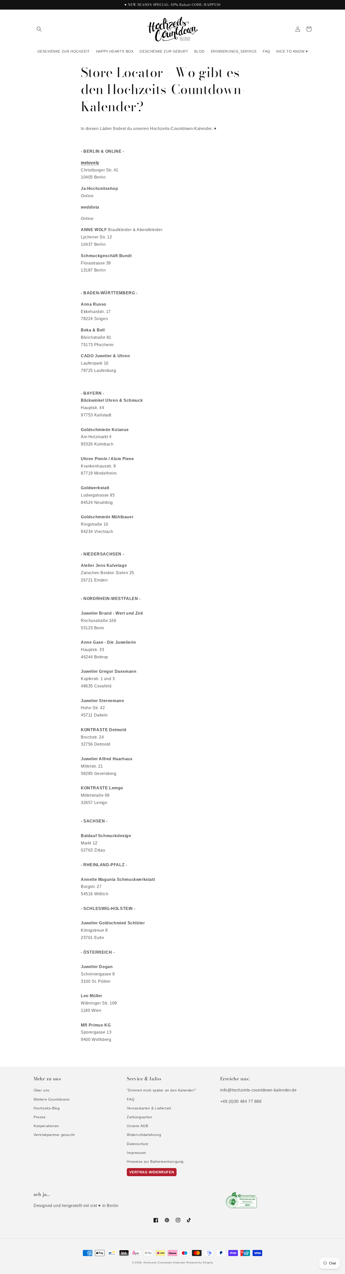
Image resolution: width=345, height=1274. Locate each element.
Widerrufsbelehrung (144, 1135)
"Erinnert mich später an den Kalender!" (161, 1090)
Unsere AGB (137, 1126)
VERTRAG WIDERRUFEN (151, 1172)
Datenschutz (138, 1144)
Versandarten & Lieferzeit (149, 1108)
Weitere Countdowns (52, 1099)
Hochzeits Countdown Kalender (164, 1262)
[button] (39, 29)
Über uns (42, 1090)
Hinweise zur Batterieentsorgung (155, 1161)
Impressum (136, 1153)
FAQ (130, 1099)
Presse (40, 1117)
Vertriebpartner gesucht (54, 1135)
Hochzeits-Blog (47, 1108)
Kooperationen (46, 1126)
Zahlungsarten (139, 1117)
